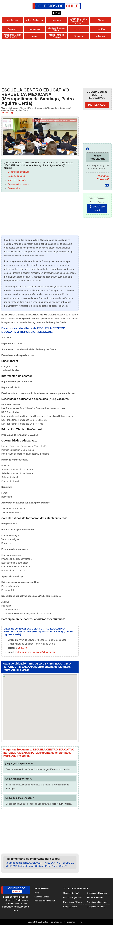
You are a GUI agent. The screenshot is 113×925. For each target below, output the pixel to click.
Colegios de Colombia (97, 893)
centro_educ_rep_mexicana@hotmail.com (35, 652)
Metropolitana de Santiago (56, 36)
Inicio (36, 893)
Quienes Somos (41, 897)
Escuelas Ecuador (95, 897)
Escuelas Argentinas (72, 897)
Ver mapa (6, 112)
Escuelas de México (72, 902)
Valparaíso (100, 36)
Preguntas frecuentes (18, 184)
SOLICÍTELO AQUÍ (98, 209)
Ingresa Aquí (97, 104)
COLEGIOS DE (57, 6)
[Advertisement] (56, 64)
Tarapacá (78, 36)
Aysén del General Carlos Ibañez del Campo (78, 21)
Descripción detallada (18, 172)
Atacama (57, 20)
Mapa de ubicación (17, 180)
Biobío (100, 20)
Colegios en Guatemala (97, 902)
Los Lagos (78, 29)
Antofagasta (12, 20)
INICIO (56, 13)
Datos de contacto (16, 176)
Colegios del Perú (71, 893)
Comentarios (14, 188)
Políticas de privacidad (44, 901)
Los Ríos (101, 29)
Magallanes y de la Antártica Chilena (12, 36)
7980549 (22, 648)
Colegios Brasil (70, 906)
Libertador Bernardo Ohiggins (56, 29)
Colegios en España (96, 906)
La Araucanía (34, 29)
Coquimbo (12, 29)
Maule (34, 36)
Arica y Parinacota (34, 20)
